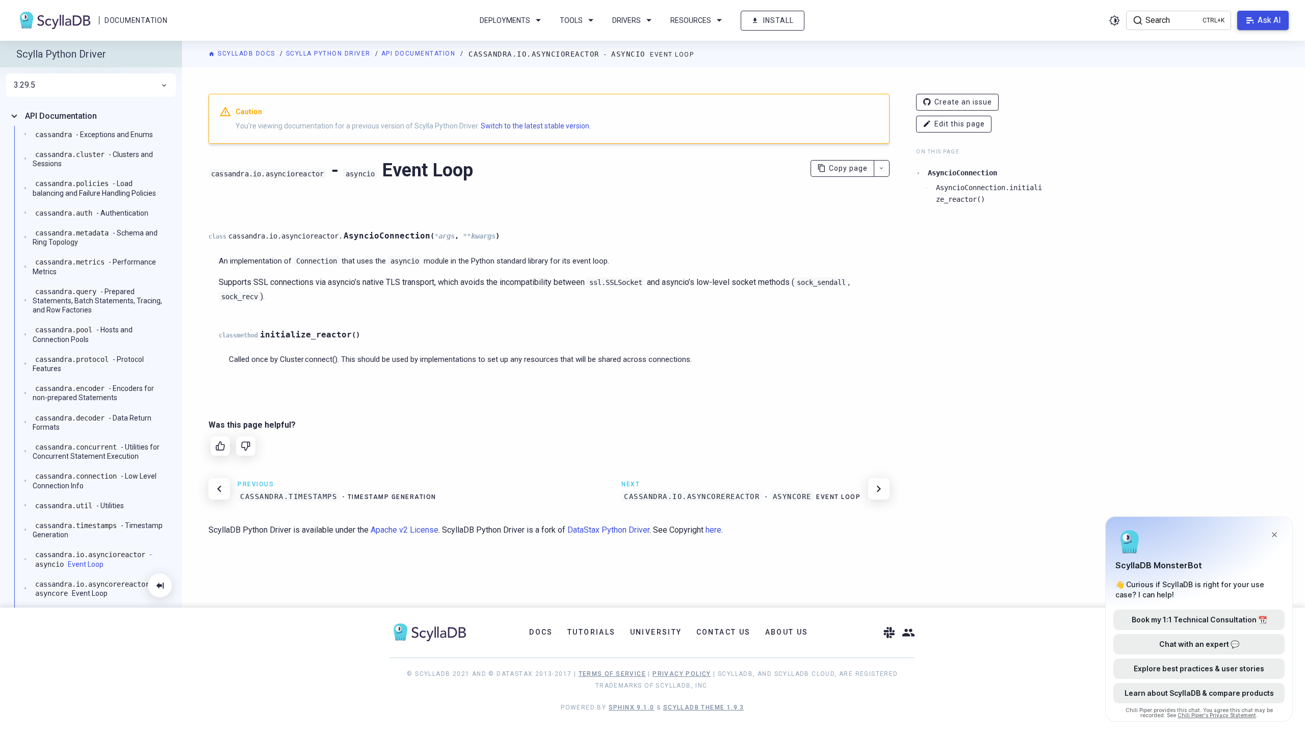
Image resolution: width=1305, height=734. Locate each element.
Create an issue (963, 102)
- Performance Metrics (94, 266)
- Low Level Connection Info (94, 480)
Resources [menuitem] (690, 20)
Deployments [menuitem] (505, 20)
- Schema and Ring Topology (95, 237)
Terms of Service (612, 673)
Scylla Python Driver (329, 53)
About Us (786, 632)
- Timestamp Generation (98, 530)
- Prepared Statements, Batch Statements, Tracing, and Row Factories (97, 300)
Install (778, 20)
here (713, 530)
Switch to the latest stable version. (536, 126)
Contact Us (723, 632)
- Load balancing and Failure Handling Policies (94, 188)
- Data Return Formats (92, 422)
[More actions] (882, 168)
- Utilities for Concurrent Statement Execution (96, 451)
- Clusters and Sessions (93, 159)
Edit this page (959, 124)
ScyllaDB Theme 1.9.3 (703, 707)
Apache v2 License (404, 530)
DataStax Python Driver (608, 530)
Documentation (136, 20)
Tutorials (591, 632)
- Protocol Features (88, 364)
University (656, 632)
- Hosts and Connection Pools (83, 334)
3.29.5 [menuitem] (24, 85)
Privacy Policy (681, 673)
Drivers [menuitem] (626, 20)
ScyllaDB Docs (246, 53)
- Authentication (91, 213)
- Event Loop (93, 559)
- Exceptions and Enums (94, 134)
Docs (541, 632)
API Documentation (419, 53)
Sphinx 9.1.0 (632, 707)
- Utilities (79, 506)
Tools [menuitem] (571, 20)
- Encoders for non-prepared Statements (93, 393)
